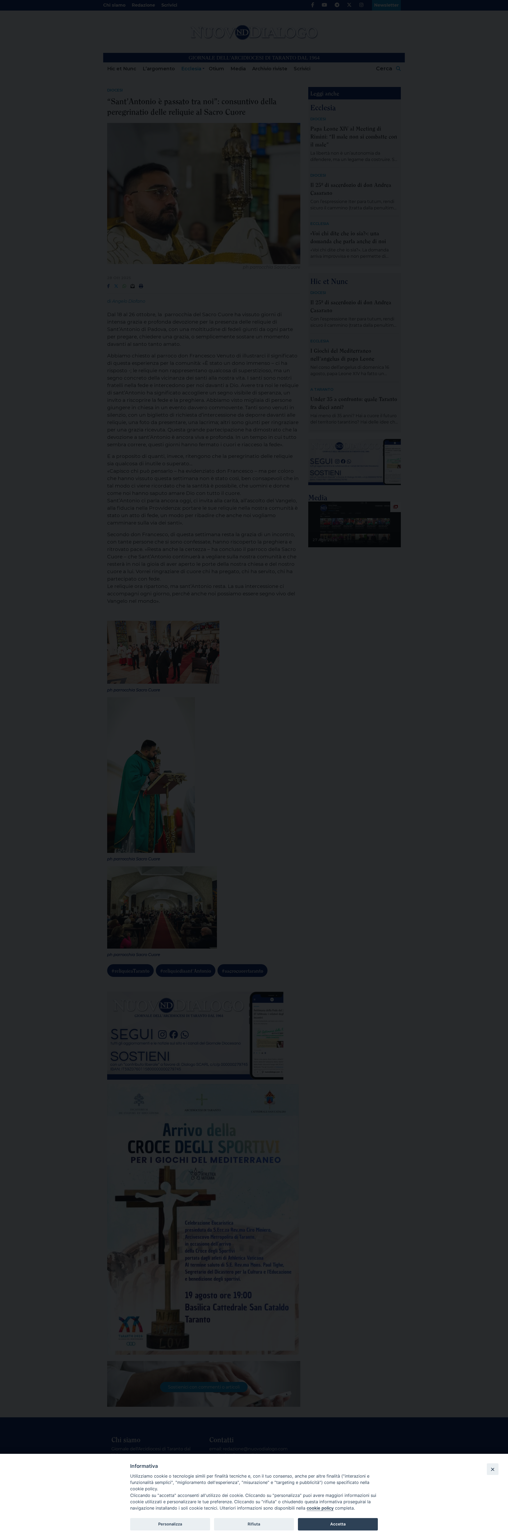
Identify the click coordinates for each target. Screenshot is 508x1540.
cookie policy (320, 1508)
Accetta (338, 1524)
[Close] (492, 1469)
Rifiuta (254, 1524)
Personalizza (170, 1524)
